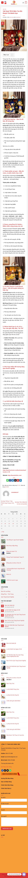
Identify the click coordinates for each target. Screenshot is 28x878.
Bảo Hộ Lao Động (5, 591)
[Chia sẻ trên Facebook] (10, 480)
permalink (7, 486)
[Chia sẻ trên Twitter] (12, 480)
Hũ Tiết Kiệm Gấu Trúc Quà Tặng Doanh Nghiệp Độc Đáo (15, 615)
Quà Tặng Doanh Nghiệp (7, 597)
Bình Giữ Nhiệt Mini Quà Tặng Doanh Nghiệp (14, 626)
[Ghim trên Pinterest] (18, 480)
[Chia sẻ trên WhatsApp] (7, 480)
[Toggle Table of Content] (11, 55)
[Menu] (2, 2)
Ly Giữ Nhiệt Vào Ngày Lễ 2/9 (12, 610)
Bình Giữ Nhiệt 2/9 (9, 605)
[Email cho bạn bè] (15, 480)
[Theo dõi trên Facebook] (2, 770)
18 (5, 523)
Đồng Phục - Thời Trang (7, 594)
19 (9, 523)
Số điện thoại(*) (5, 803)
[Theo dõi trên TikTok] (5, 770)
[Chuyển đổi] (26, 591)
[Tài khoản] (23, 2)
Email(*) (3, 809)
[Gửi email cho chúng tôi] (7, 770)
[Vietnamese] (5, 3)
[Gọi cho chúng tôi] (10, 770)
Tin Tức (4, 9)
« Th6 (2, 531)
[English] (5, 1)
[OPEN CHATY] (24, 874)
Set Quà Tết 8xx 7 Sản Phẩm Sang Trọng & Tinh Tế (7, 503)
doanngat (18, 17)
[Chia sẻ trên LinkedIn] (20, 480)
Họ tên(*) (3, 797)
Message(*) (4, 816)
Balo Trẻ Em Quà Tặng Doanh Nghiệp (14, 620)
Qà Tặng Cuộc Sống (6, 766)
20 (13, 523)
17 (1, 523)
